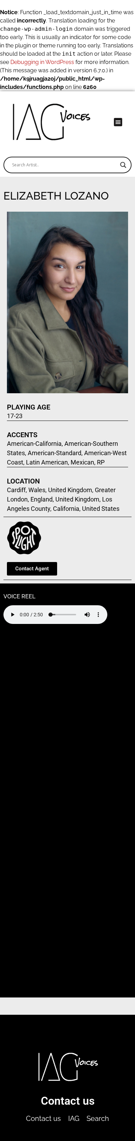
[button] (118, 122)
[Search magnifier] (123, 165)
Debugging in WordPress (42, 62)
